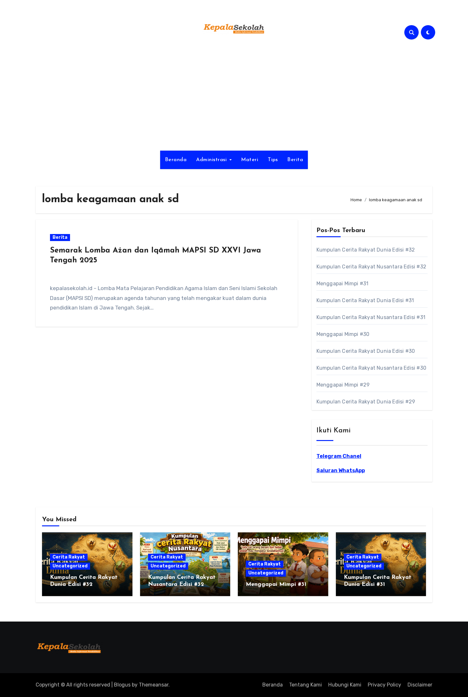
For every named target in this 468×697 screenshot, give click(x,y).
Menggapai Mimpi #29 (343, 385)
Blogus (122, 685)
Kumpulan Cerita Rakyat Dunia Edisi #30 (365, 351)
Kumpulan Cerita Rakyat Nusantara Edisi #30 (371, 368)
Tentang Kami (305, 685)
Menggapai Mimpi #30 (343, 334)
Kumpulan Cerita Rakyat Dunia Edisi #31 (365, 300)
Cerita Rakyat (69, 557)
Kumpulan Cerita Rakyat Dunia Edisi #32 (365, 250)
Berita (295, 159)
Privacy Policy (384, 685)
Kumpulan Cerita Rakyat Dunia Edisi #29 (365, 402)
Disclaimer (420, 685)
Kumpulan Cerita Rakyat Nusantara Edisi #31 (370, 317)
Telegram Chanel (338, 456)
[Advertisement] (234, 96)
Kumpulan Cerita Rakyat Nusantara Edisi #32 (371, 267)
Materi (249, 159)
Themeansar (153, 685)
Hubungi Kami (344, 685)
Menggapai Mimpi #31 (342, 284)
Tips (273, 159)
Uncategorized (70, 566)
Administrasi (212, 159)
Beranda (176, 159)
